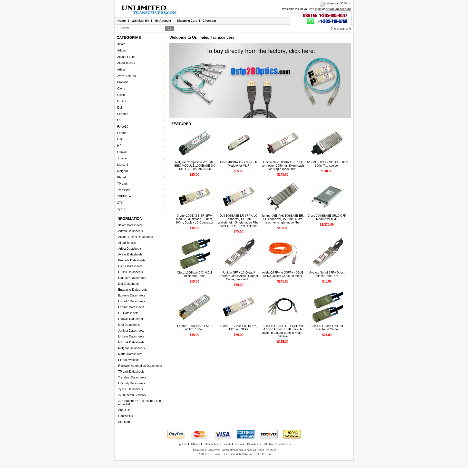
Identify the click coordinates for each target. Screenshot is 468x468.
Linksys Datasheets (131, 336)
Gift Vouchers (212, 444)
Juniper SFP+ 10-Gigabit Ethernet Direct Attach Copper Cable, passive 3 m (238, 276)
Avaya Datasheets (130, 254)
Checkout (209, 20)
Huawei (122, 152)
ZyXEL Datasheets (130, 389)
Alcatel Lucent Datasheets (135, 237)
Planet (121, 177)
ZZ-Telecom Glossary (132, 395)
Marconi (122, 164)
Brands (227, 444)
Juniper (122, 158)
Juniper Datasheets (131, 330)
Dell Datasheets (128, 283)
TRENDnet (124, 196)
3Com (121, 44)
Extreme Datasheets (131, 295)
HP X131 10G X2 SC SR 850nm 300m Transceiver (327, 164)
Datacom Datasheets (132, 278)
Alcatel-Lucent (126, 57)
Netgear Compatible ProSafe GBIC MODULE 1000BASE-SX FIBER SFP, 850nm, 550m (194, 166)
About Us (124, 410)
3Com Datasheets (130, 225)
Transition (123, 190)
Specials (182, 444)
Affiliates (195, 444)
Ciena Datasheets (130, 266)
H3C (120, 139)
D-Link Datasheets (130, 272)
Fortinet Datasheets (131, 307)
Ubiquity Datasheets (131, 383)
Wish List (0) (140, 20)
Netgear (122, 171)
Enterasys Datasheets (132, 289)
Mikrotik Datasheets (131, 342)
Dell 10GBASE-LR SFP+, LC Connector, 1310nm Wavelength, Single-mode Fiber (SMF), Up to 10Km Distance (239, 221)
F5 (119, 120)
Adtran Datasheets (130, 231)
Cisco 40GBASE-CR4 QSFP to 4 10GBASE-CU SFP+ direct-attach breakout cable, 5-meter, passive (282, 331)
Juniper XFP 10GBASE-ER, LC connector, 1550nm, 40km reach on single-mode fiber (283, 166)
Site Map (124, 422)
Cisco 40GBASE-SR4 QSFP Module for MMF (238, 164)
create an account (338, 9)
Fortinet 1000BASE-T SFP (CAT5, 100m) (194, 327)
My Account (163, 20)
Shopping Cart (187, 20)
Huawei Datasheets (131, 319)
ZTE (120, 202)
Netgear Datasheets (131, 348)
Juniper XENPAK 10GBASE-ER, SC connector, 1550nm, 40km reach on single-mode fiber (283, 219)
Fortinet (122, 133)
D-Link (121, 101)
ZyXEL (121, 209)
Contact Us (125, 416)
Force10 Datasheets (131, 301)
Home (121, 20)
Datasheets (254, 444)
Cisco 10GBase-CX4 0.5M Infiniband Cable (194, 274)
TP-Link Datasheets (131, 371)
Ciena (121, 88)
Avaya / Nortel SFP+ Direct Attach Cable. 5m (326, 274)
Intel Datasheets (129, 324)
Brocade (122, 82)
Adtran (121, 50)
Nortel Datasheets (130, 354)
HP (119, 145)
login (318, 9)
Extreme (122, 114)
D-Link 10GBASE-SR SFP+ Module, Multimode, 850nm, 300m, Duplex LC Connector (194, 219)
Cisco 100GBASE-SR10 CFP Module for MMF (327, 217)
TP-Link (122, 183)
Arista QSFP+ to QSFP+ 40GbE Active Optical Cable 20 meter (282, 274)
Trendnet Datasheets (132, 377)
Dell (120, 107)
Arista (121, 69)
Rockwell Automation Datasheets (140, 365)
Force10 (122, 126)
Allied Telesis (126, 63)
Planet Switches (128, 360)
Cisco (121, 95)
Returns (239, 444)
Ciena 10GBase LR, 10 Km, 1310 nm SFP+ (238, 327)
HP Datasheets (128, 313)
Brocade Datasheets (131, 260)
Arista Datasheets (130, 248)
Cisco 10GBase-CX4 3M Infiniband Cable (327, 327)
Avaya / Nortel (126, 76)
